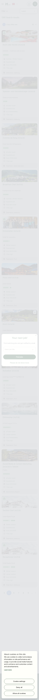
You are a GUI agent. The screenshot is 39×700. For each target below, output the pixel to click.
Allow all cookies (19, 693)
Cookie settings (19, 681)
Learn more (8, 670)
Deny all (19, 687)
